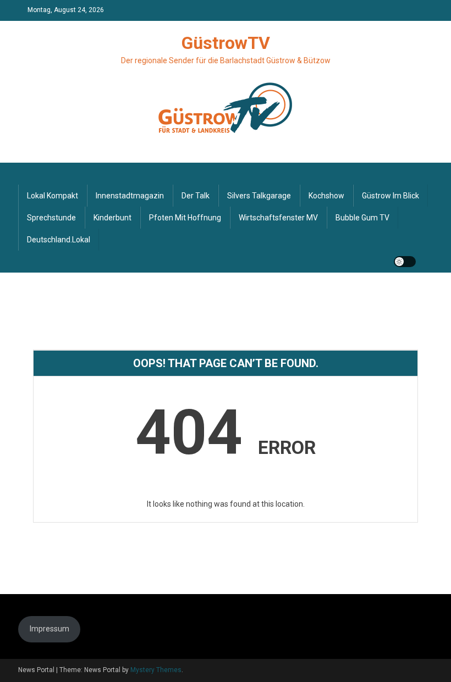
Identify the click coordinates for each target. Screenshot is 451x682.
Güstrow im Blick (390, 195)
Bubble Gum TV (362, 217)
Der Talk (196, 195)
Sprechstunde (51, 217)
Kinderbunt (112, 217)
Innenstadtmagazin (130, 195)
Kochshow (326, 195)
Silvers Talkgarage (259, 195)
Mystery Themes (156, 670)
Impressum (49, 628)
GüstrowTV (226, 42)
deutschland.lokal (58, 239)
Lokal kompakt (52, 195)
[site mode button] (405, 261)
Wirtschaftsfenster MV (278, 217)
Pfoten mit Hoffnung (185, 217)
